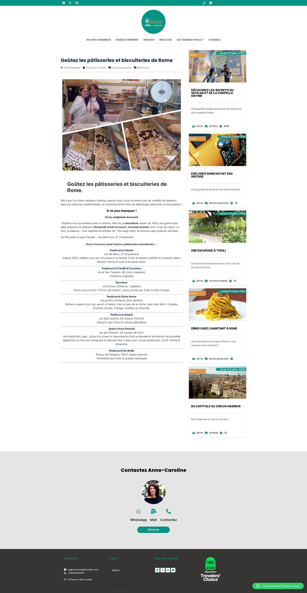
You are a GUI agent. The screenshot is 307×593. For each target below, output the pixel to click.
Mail (153, 520)
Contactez (168, 520)
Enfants (149, 40)
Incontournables (99, 40)
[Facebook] (157, 570)
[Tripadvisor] (168, 570)
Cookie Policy (118, 584)
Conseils (214, 40)
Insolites (165, 40)
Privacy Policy (118, 577)
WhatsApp (138, 520)
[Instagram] (162, 570)
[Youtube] (173, 570)
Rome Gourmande (121, 67)
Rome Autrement (127, 40)
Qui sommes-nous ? (190, 40)
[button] (278, 586)
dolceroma (143, 67)
